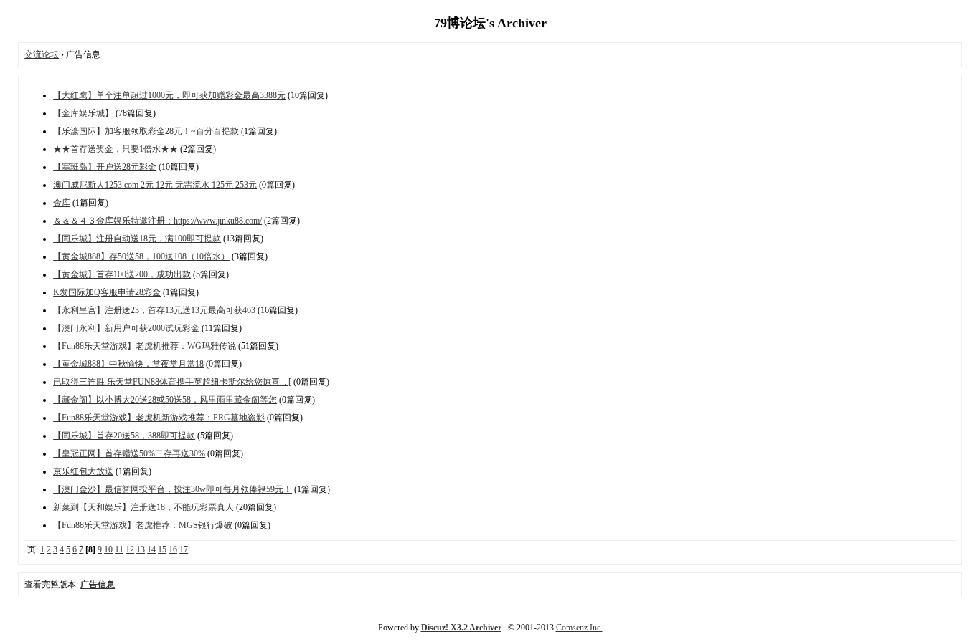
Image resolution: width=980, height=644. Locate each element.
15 (162, 549)
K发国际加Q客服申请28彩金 (107, 292)
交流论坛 (41, 54)
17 (183, 549)
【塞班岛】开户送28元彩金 (104, 167)
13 (140, 549)
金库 (61, 203)
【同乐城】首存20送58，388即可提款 (124, 436)
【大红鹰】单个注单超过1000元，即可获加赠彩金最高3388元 (169, 95)
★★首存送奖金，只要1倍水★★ (115, 149)
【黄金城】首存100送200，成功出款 (122, 274)
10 (108, 549)
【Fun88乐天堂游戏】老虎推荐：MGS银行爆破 (142, 525)
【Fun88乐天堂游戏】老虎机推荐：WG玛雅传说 (144, 346)
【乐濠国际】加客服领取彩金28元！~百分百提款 (146, 131)
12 (130, 549)
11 (119, 549)
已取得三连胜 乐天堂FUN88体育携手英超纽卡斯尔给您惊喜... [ (172, 382)
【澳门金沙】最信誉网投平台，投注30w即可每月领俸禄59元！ (172, 489)
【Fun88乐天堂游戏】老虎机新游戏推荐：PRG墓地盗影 (159, 418)
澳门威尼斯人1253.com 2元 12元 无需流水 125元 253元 (155, 185)
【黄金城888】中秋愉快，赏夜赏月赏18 (128, 364)
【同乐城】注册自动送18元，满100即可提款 (137, 239)
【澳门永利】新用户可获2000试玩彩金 (126, 328)
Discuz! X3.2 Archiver (461, 628)
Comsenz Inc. (579, 628)
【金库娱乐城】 (83, 113)
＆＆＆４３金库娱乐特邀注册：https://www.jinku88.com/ (157, 221)
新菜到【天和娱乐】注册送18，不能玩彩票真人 (143, 507)
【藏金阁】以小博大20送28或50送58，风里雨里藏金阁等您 (165, 400)
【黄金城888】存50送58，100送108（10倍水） (141, 256)
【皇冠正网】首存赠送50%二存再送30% (129, 453)
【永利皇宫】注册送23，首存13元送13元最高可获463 (154, 310)
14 (151, 549)
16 (173, 549)
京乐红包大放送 (83, 471)
